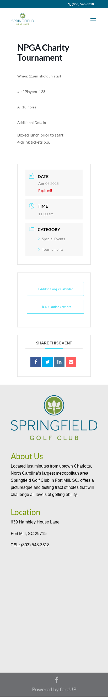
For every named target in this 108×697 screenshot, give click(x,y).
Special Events (53, 239)
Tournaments (52, 249)
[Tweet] (47, 362)
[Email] (71, 362)
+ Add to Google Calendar (55, 289)
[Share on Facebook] (35, 362)
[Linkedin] (59, 362)
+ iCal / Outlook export (55, 307)
